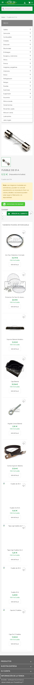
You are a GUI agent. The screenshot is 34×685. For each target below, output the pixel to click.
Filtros (5, 60)
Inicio (5, 23)
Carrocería (6, 33)
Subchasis (6, 90)
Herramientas (7, 105)
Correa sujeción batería (15, 466)
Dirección (6, 44)
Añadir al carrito (17, 214)
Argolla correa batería (15, 423)
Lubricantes (7, 116)
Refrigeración (7, 78)
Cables (5, 29)
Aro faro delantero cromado (14, 255)
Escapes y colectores (10, 56)
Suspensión (7, 94)
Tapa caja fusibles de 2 (15, 550)
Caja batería (15, 381)
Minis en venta (8, 112)
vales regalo (7, 120)
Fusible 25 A (15, 592)
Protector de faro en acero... (15, 297)
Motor (5, 75)
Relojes (5, 82)
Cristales (6, 41)
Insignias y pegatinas (10, 67)
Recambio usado (8, 109)
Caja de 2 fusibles (15, 634)
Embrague (6, 52)
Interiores (6, 71)
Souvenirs (6, 97)
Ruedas (5, 86)
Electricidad (7, 48)
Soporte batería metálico (15, 339)
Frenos (5, 63)
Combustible (7, 37)
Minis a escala (7, 101)
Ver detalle (15, 264)
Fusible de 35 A (15, 508)
